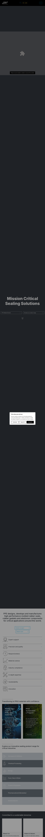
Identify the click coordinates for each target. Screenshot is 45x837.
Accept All (30, 422)
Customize (15, 422)
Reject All (23, 422)
